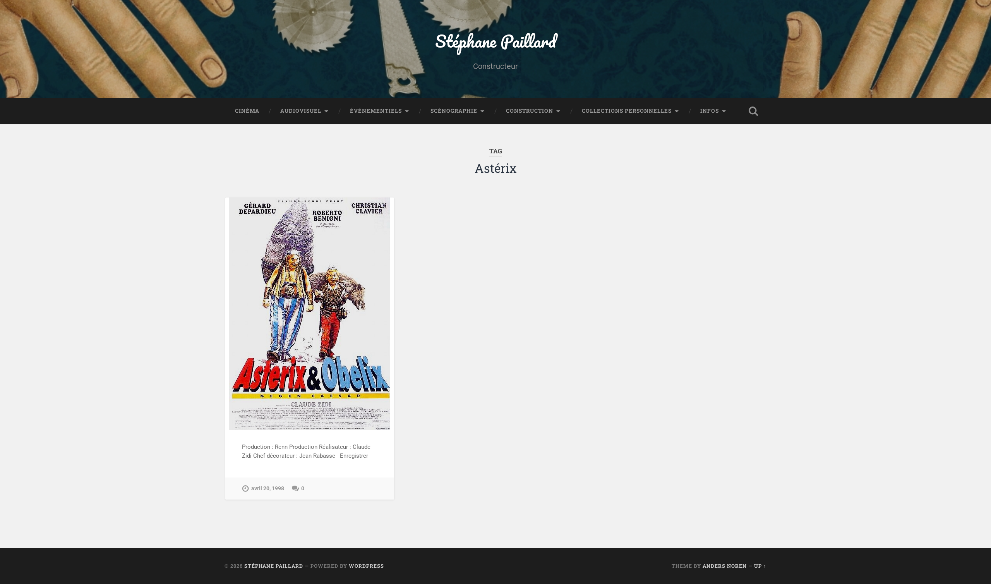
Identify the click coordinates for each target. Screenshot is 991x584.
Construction (529, 110)
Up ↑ (760, 566)
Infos (709, 110)
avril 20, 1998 (267, 488)
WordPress (366, 566)
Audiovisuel (300, 110)
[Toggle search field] (753, 111)
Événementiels (376, 110)
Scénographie (453, 110)
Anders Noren (725, 566)
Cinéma (247, 110)
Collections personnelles (627, 110)
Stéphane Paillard (495, 41)
